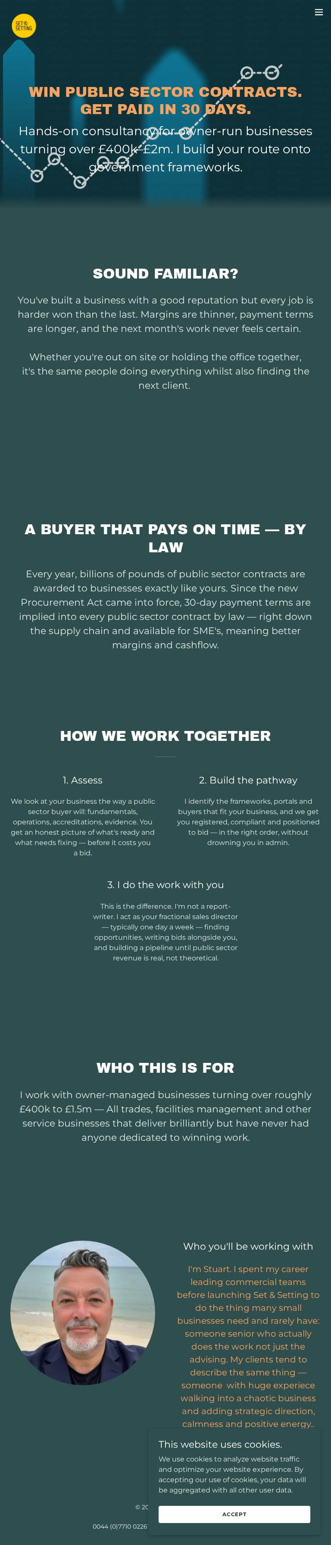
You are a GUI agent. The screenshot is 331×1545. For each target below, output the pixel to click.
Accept (234, 1514)
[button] (319, 12)
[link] (24, 12)
